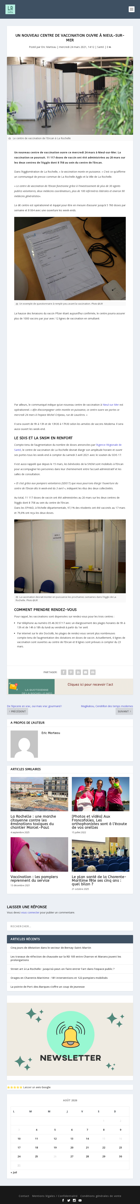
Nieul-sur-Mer (111, 404)
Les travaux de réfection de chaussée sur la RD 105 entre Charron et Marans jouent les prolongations (66, 958)
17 (19, 1147)
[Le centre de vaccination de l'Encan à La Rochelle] (70, 96)
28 (87, 1156)
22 (103, 1147)
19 (55, 1147)
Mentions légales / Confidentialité (55, 1196)
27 (71, 1156)
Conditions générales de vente (100, 1196)
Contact (24, 1196)
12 (55, 1138)
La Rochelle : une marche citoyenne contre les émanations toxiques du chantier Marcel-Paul (33, 822)
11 (36, 1138)
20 (71, 1147)
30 (120, 1156)
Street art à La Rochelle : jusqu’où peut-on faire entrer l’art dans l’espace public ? (62, 969)
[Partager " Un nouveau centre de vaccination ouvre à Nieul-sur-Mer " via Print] (92, 672)
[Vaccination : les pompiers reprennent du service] (39, 854)
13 (71, 1138)
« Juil (14, 1172)
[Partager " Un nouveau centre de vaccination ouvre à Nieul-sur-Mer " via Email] (85, 672)
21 (87, 1147)
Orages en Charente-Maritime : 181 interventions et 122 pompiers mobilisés (59, 977)
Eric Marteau (48, 47)
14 (87, 1138)
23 (120, 1147)
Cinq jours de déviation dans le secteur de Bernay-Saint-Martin (51, 947)
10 (19, 1138)
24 (19, 1156)
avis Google (43, 1087)
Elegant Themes (60, 1190)
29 (103, 1156)
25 (36, 1156)
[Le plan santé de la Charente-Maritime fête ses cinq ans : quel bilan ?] (100, 854)
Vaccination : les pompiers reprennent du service (34, 879)
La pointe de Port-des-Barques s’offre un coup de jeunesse (48, 986)
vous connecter (30, 912)
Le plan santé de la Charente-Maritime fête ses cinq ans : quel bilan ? (99, 880)
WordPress (97, 1190)
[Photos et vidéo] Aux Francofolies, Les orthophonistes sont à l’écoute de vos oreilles (99, 822)
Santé (100, 47)
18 (36, 1147)
